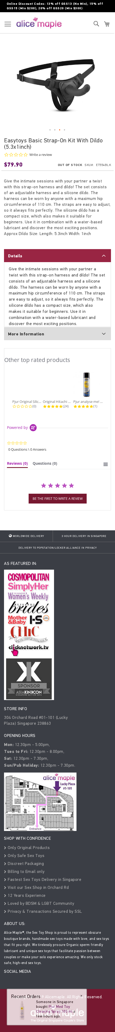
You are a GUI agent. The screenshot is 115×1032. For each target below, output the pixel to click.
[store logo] (39, 22)
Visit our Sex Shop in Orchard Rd (38, 887)
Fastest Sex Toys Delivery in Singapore (44, 879)
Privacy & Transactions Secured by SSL (44, 911)
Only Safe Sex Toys (25, 855)
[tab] (57, 255)
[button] (50, 130)
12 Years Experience (26, 895)
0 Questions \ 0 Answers (27, 449)
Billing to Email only (26, 871)
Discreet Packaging (25, 863)
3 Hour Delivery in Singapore (84, 536)
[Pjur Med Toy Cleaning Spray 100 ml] (22, 1010)
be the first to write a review (58, 498)
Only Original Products (28, 847)
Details (15, 256)
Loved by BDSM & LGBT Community (40, 903)
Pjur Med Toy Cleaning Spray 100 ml (54, 1009)
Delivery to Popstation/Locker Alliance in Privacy (57, 547)
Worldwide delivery (28, 536)
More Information (26, 334)
